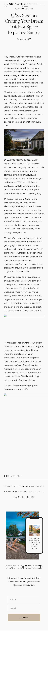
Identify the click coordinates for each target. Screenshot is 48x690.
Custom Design (24, 9)
